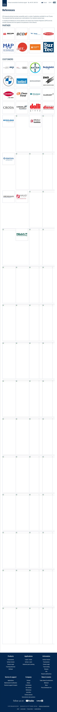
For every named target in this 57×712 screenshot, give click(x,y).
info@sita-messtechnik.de (44, 706)
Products (11, 656)
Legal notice (23, 708)
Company (28, 677)
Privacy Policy (30, 708)
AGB (18, 708)
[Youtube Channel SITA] (30, 701)
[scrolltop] (54, 709)
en (49, 2)
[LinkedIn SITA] (40, 701)
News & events (46, 677)
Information (46, 656)
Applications (28, 656)
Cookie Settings (38, 708)
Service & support (10, 677)
